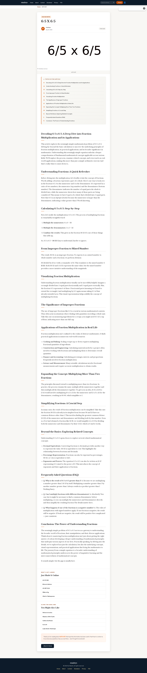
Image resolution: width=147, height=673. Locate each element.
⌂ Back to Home (47, 646)
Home (31, 2)
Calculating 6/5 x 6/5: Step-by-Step (56, 89)
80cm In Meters (47, 584)
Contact (42, 2)
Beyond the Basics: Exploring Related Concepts (59, 114)
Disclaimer (49, 2)
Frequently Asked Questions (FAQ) (55, 117)
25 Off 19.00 (46, 588)
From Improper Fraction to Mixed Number (57, 93)
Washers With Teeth (49, 616)
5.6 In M (45, 624)
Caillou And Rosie (48, 620)
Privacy (56, 2)
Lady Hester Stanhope (49, 628)
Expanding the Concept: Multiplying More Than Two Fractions (63, 107)
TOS (61, 2)
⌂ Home (119, 2)
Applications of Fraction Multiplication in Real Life (59, 103)
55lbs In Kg (46, 592)
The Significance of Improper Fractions (57, 100)
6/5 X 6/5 (63, 636)
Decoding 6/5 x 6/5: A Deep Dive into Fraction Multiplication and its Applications (68, 82)
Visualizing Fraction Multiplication (55, 96)
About (36, 2)
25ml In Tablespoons (49, 596)
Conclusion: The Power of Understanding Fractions (60, 121)
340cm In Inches (47, 612)
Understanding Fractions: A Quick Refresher (58, 86)
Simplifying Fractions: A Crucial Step (56, 110)
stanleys (24, 2)
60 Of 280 (46, 580)
